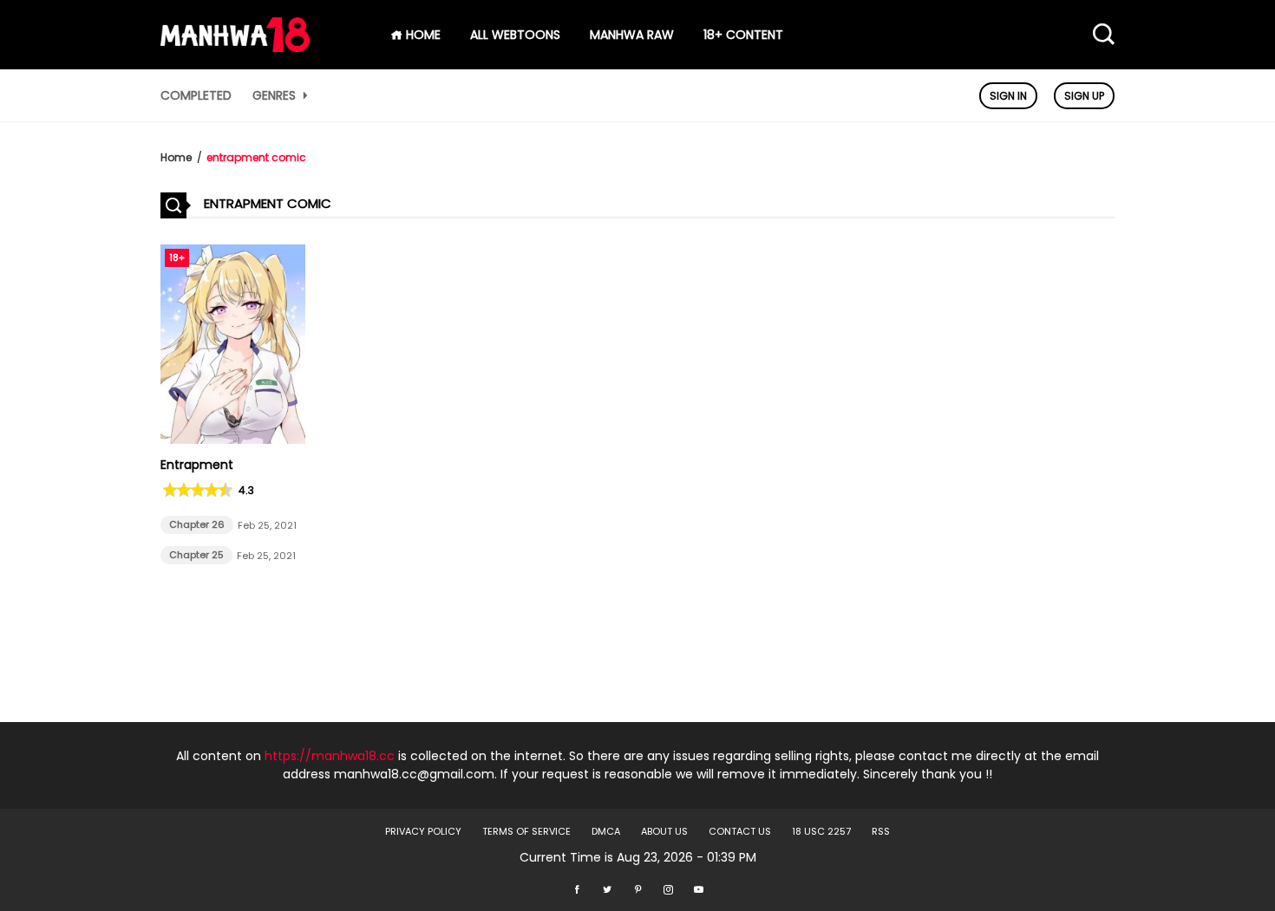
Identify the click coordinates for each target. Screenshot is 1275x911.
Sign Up (1084, 95)
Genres (275, 95)
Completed (196, 95)
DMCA (606, 831)
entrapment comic (256, 157)
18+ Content (743, 34)
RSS (881, 831)
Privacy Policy (423, 831)
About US (664, 831)
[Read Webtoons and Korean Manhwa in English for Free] (235, 47)
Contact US (740, 831)
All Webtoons (515, 34)
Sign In (1008, 95)
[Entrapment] (232, 439)
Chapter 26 (197, 524)
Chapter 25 (196, 555)
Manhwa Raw (632, 34)
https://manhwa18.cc (330, 756)
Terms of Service (526, 831)
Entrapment (196, 464)
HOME (421, 34)
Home (176, 157)
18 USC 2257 (821, 831)
